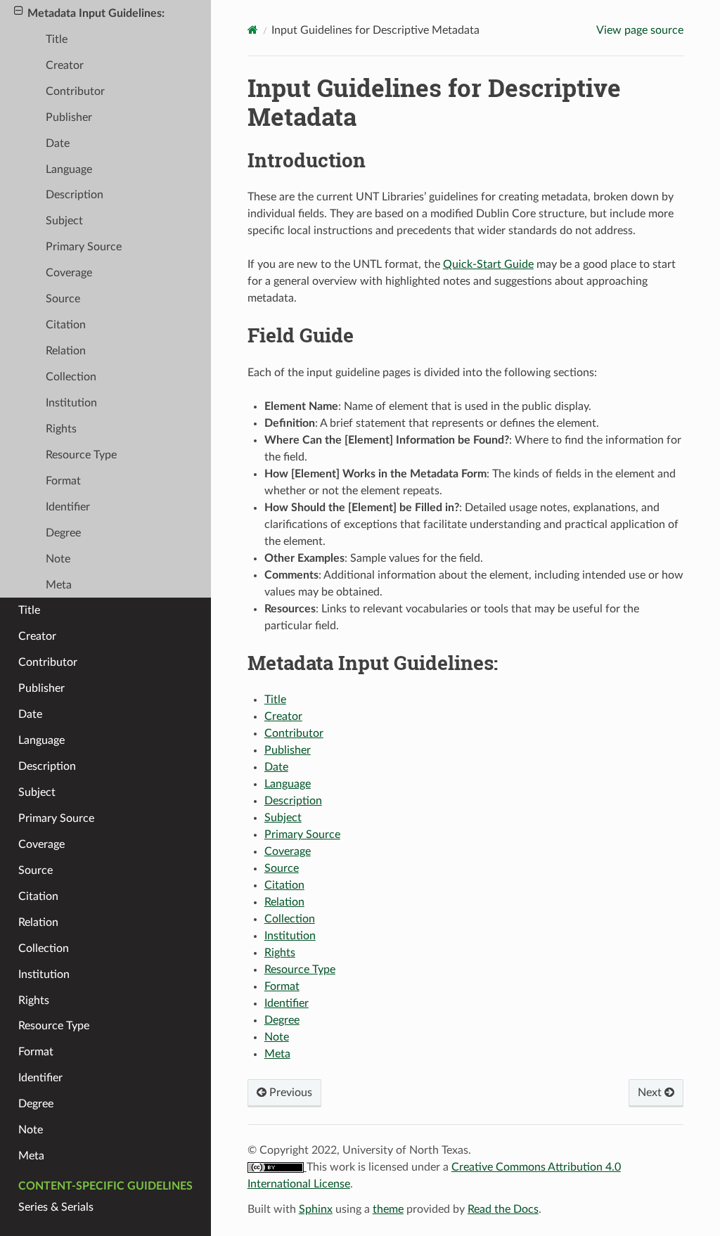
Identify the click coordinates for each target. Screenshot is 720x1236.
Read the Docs (503, 1209)
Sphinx (316, 1209)
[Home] (253, 30)
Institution (290, 935)
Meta (277, 1054)
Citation (284, 885)
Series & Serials (56, 1207)
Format (282, 986)
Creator (283, 716)
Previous (289, 1092)
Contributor (293, 733)
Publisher (287, 750)
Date (276, 767)
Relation (284, 902)
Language (287, 784)
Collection (289, 919)
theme (388, 1209)
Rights (279, 952)
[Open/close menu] (18, 11)
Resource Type (299, 969)
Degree (282, 1020)
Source (281, 868)
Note (276, 1037)
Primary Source (302, 834)
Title (275, 699)
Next (651, 1092)
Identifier (286, 1003)
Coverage (287, 851)
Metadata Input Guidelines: (96, 13)
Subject (283, 817)
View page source (639, 30)
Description (293, 800)
